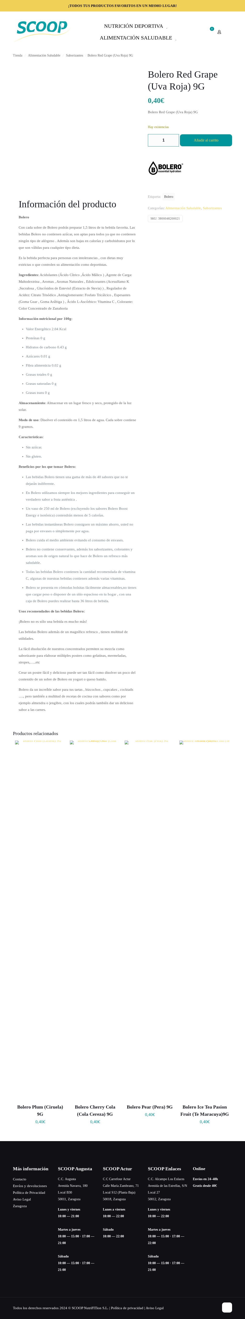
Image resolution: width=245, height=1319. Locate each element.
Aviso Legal (22, 1199)
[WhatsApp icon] (205, 1308)
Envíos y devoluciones (30, 1186)
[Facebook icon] (210, 1308)
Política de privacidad (127, 1308)
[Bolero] (166, 169)
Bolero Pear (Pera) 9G (150, 1107)
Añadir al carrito (206, 140)
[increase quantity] (173, 140)
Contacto (19, 1179)
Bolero (168, 196)
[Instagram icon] (215, 1308)
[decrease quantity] (153, 140)
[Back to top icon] (227, 1307)
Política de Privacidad (29, 1192)
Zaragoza (20, 1206)
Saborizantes (74, 55)
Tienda (17, 55)
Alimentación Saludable (44, 55)
